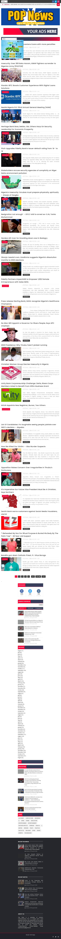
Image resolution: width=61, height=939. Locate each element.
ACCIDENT (21, 818)
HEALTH (38, 825)
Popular (30, 608)
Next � (38, 576)
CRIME (5, 70)
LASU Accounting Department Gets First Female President (33, 808)
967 (33, 576)
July (18, 652)
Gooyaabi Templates (31, 936)
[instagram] (58, 1)
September (20, 670)
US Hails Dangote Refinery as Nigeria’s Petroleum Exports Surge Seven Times (34, 621)
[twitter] (56, 1)
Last (44, 576)
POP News (32, 935)
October (20, 668)
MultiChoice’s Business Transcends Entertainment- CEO (33, 633)
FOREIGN (32, 825)
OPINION (26, 828)
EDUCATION (6, 409)
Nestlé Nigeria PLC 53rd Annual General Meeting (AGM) (26, 107)
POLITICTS (21, 830)
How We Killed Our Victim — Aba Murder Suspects (23, 446)
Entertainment (32, 823)
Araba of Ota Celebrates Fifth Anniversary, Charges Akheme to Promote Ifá (32, 640)
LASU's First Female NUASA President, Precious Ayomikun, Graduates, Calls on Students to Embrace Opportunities (34, 791)
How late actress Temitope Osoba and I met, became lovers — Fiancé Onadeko (34, 895)
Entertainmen (22, 823)
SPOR (33, 830)
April (19, 658)
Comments (38, 608)
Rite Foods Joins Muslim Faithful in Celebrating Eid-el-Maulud (32, 627)
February (20, 661)
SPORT (38, 830)
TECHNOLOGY (28, 833)
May (19, 656)
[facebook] (53, 1)
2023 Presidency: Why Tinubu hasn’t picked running (24, 345)
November (20, 666)
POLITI (31, 828)
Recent (22, 608)
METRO (5, 199)
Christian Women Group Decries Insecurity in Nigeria (25, 364)
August (19, 650)
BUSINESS (56, 4)
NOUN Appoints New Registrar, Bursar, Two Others (23, 405)
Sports (21, 833)
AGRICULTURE (29, 818)
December (20, 665)
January (19, 663)
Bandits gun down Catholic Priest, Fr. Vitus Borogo (23, 555)
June (19, 654)
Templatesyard (14, 936)
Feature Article (23, 825)
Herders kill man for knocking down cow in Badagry (24, 238)
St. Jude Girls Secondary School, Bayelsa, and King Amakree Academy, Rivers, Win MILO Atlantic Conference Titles (34, 772)
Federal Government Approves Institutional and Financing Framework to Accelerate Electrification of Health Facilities (34, 904)
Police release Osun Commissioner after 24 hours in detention (34, 888)
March (19, 659)
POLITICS (6, 264)
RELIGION (6, 368)
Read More (26, 59)
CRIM (22, 820)
